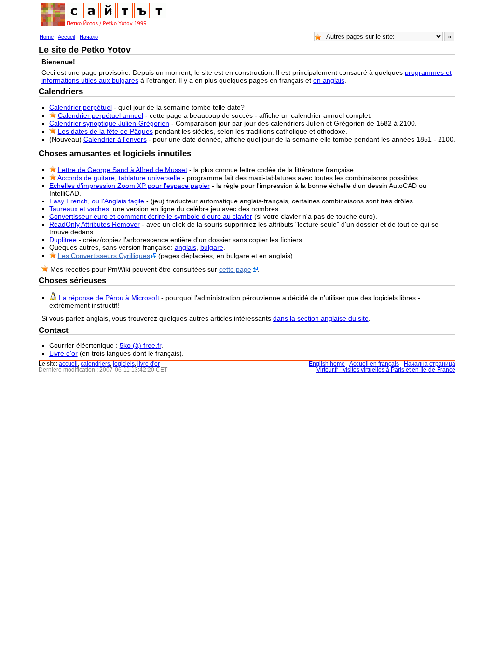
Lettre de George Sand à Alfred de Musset (122, 169)
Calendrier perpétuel (80, 107)
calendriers (95, 364)
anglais (185, 247)
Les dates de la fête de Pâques (105, 131)
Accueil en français (374, 364)
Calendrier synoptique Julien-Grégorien (109, 123)
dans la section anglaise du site (321, 318)
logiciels (124, 364)
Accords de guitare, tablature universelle (118, 178)
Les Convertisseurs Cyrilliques (104, 255)
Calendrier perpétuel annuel (100, 115)
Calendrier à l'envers (115, 139)
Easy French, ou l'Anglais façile (96, 201)
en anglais (328, 80)
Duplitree (63, 240)
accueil (68, 364)
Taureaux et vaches (79, 209)
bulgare (211, 247)
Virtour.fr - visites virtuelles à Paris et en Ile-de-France (385, 370)
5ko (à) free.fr (140, 345)
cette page (235, 269)
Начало (89, 37)
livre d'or (148, 364)
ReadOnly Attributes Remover (94, 224)
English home (327, 364)
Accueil (66, 37)
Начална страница (429, 364)
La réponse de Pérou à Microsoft (109, 297)
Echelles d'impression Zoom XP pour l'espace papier (129, 185)
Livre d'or (63, 353)
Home (47, 37)
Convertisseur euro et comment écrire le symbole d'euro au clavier (150, 216)
